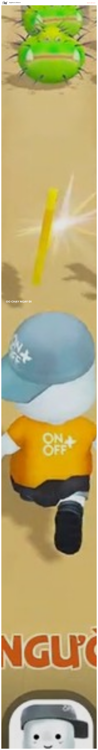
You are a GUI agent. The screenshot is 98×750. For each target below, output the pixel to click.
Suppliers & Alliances (15, 2)
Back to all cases (91, 2)
